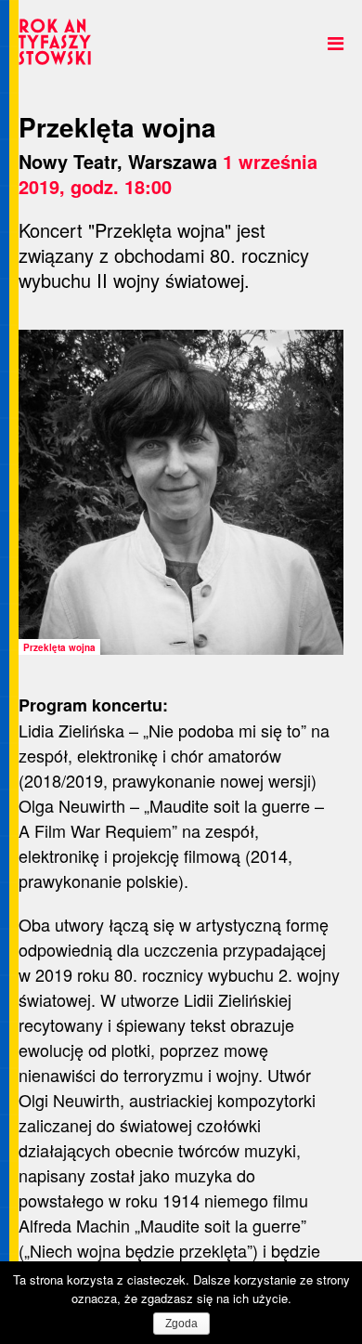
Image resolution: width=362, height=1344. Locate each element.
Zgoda (181, 1323)
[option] (181, 492)
